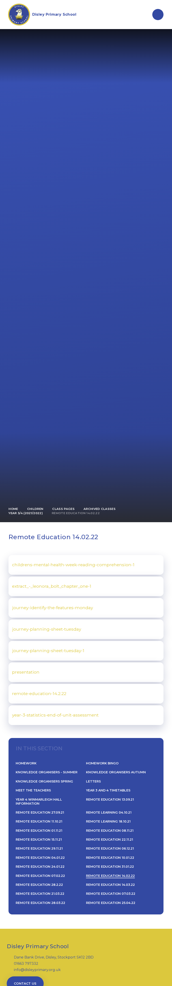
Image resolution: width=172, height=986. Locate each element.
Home (13, 509)
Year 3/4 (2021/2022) (26, 513)
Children (35, 509)
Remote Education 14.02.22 (76, 513)
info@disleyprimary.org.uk (37, 970)
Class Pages (63, 509)
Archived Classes (100, 509)
